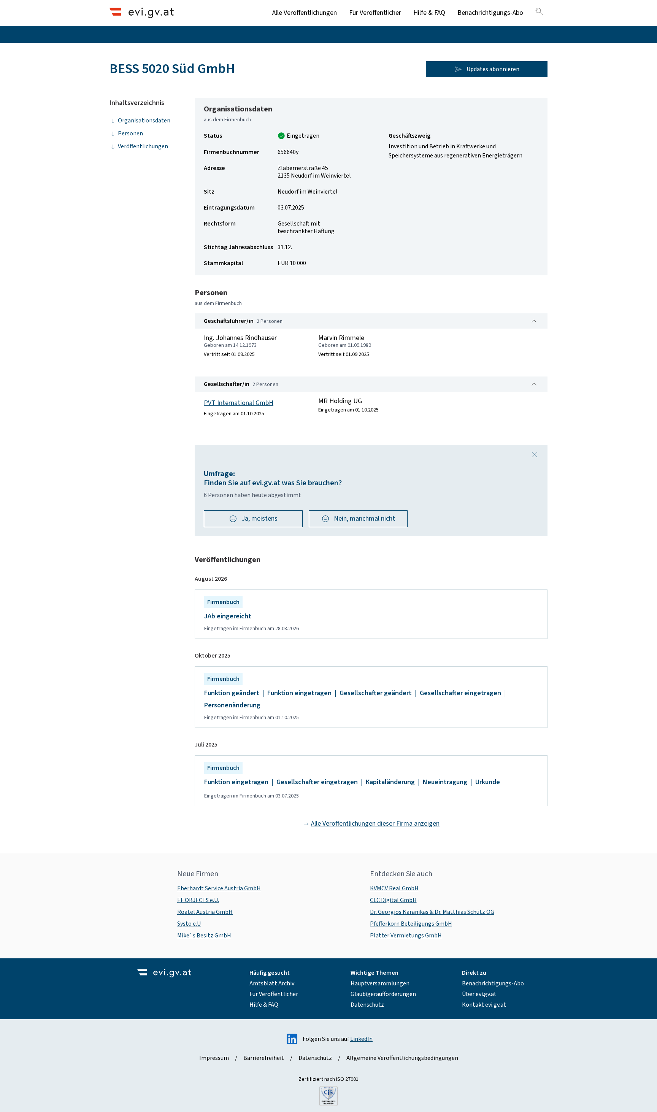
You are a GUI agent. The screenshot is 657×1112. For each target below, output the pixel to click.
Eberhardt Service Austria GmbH (219, 888)
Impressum (214, 1058)
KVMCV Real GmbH (394, 888)
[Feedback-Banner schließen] (534, 455)
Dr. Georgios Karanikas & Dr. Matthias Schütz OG (432, 912)
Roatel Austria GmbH (205, 912)
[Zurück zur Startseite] (142, 13)
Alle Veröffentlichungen (304, 12)
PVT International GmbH (238, 403)
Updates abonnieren (493, 69)
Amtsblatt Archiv (271, 983)
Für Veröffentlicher (375, 12)
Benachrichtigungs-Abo (490, 12)
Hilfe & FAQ (429, 12)
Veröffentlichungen (143, 146)
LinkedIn (361, 1039)
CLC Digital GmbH (393, 900)
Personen (130, 133)
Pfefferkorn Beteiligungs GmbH (411, 924)
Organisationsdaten (144, 120)
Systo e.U (189, 924)
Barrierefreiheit (263, 1058)
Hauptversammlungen (380, 983)
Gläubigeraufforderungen (383, 994)
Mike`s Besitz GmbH (204, 935)
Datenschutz (367, 1005)
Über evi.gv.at (479, 994)
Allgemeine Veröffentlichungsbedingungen (402, 1058)
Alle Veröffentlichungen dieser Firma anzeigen (375, 823)
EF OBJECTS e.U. (198, 900)
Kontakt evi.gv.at (484, 1005)
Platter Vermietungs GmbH (406, 935)
